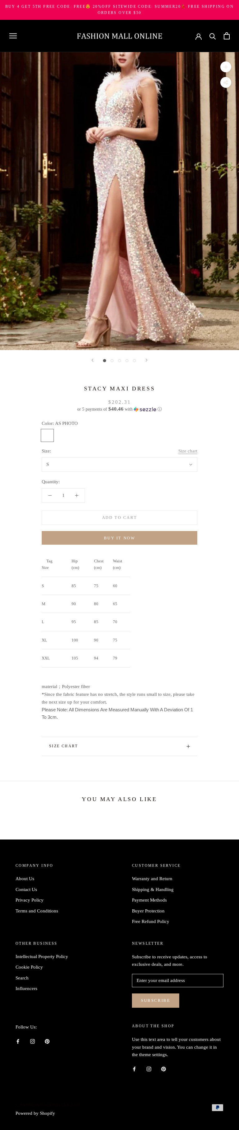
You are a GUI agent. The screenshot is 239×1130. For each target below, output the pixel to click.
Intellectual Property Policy (42, 956)
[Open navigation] (13, 35)
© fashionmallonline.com (48, 1104)
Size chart (187, 450)
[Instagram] (32, 1041)
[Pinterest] (47, 1041)
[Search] (212, 36)
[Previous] (92, 360)
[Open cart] (227, 35)
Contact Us (26, 889)
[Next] (147, 360)
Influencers (26, 988)
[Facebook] (18, 1041)
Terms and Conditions (37, 910)
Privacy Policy (30, 900)
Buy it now (119, 538)
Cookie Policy (29, 967)
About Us (25, 878)
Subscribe (155, 1000)
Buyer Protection (148, 910)
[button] (119, 409)
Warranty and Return (152, 878)
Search (22, 977)
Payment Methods (149, 900)
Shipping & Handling (153, 889)
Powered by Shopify (35, 1113)
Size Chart (63, 746)
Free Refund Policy (150, 921)
